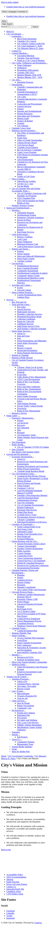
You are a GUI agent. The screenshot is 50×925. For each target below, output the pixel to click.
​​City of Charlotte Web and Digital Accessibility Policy (26, 189)
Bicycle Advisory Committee (29, 150)
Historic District (23, 582)
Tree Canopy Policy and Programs (31, 589)
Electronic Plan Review (27, 510)
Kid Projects (22, 737)
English (25, 7)
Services (9, 300)
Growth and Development (17, 454)
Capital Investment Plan (27, 631)
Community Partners (25, 742)
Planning (21, 575)
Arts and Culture (24, 290)
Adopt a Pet (22, 681)
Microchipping (23, 693)
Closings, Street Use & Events (30, 367)
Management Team (25, 744)
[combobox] (14, 11)
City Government (13, 34)
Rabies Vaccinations (25, 705)
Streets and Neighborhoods (17, 208)
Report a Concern (24, 348)
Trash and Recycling (20, 304)
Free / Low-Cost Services (28, 722)
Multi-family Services (26, 312)
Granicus (38, 923)
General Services (24, 106)
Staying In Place (24, 220)
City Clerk (21, 97)
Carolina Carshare (24, 261)
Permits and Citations (26, 713)
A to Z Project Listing (26, 611)
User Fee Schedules (25, 502)
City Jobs (16, 80)
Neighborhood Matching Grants (30, 278)
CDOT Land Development (28, 379)
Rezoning (21, 585)
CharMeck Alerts (13, 891)
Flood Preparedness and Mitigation (31, 341)
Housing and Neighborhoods (29, 111)
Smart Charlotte (18, 635)
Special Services (24, 309)
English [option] (25, 16)
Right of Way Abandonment (29, 389)
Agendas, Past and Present (28, 58)
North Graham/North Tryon (28, 527)
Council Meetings (19, 53)
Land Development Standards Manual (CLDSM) (29, 491)
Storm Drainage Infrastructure (29, 353)
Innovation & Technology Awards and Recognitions (31, 648)
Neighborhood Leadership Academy (32, 273)
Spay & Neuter (23, 703)
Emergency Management (22, 418)
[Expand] (23, 34)
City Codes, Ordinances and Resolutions (29, 63)
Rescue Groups (23, 689)
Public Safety (12, 416)
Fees (19, 338)
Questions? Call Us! (25, 488)
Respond (21, 432)
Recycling (21, 307)
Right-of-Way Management (28, 411)
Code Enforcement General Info (30, 246)
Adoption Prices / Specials (28, 684)
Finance (20, 109)
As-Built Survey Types (26, 515)
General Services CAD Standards (31, 560)
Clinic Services (18, 701)
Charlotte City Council (26, 41)
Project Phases (23, 602)
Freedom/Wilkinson (25, 539)
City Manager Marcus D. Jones (30, 48)
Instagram (10, 918)
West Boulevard (24, 536)
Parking (20, 251)
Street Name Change (26, 258)
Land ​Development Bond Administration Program (28, 499)
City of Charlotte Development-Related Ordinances (30, 506)
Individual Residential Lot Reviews (32, 522)
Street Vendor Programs (27, 396)
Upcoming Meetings (25, 55)
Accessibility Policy (14, 874)
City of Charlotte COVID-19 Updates (33, 447)
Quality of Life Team (26, 176)
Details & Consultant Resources (30, 563)
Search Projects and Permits (28, 483)
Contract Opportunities (26, 546)
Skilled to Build (18, 664)
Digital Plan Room (25, 512)
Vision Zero (22, 138)
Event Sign (21, 374)
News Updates (18, 179)
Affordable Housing (25, 213)
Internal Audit (23, 118)
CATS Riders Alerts (14, 894)
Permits (15, 365)
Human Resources (25, 113)
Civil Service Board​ (25, 145)
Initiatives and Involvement (23, 130)
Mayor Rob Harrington (27, 39)
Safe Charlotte (18, 449)
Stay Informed (23, 428)
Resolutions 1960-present (27, 70)
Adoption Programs (20, 679)
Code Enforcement (20, 234)
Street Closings (23, 254)
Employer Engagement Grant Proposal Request (29, 673)
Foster (14, 749)
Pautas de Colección (25, 321)
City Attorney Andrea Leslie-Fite (31, 43)
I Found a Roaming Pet (27, 696)
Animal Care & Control (16, 676)
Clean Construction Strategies (29, 558)
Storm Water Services (21, 331)
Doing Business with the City (24, 541)
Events (20, 287)
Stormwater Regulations (27, 350)
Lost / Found (17, 691)
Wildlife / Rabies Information (29, 725)
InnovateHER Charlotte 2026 (29, 652)
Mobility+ (16, 655)
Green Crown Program (26, 152)
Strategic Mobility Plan (21, 633)
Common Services (25, 580)
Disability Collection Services (29, 314)
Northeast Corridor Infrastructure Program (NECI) (31, 595)
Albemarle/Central (25, 531)
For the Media (23, 186)
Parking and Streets (20, 249)
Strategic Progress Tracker (23, 205)
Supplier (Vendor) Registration (30, 548)
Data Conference (24, 645)
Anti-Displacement (25, 159)
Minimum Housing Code (27, 244)
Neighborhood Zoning (26, 215)
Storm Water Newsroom (27, 343)
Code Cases (22, 239)
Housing (15, 210)
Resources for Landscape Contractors (33, 565)
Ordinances (22, 68)
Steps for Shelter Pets (21, 751)
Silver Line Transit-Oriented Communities (29, 662)
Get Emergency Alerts (26, 435)
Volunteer (16, 732)
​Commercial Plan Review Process (31, 476)
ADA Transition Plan (26, 198)
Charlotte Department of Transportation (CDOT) (27, 93)
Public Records (12, 882)
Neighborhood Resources (28, 266)
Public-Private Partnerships (28, 469)
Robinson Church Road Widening (31, 626)
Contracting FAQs (25, 556)
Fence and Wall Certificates (28, 387)
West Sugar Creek (24, 529)
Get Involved (17, 263)
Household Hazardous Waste (29, 316)
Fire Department (18, 442)
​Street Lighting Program (22, 292)
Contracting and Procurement (29, 104)
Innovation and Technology (28, 116)
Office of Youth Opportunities (29, 140)
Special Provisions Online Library (31, 544)
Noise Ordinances (24, 242)
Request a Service (19, 413)
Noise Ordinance (24, 65)
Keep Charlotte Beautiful (27, 268)
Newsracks (21, 408)
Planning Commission (26, 587)
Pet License (22, 718)
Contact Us (16, 51)
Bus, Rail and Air (19, 302)
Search (4, 27)
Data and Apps (23, 336)
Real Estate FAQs (24, 609)
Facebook (10, 911)
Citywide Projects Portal (22, 592)
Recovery (21, 425)
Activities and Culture (21, 285)
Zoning (20, 577)
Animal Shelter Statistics (22, 747)
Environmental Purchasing (28, 568)
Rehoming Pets (23, 715)
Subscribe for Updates (26, 181)
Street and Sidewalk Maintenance (31, 256)
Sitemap (9, 879)
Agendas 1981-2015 (25, 72)
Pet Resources (18, 710)
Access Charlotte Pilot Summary (30, 638)
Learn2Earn (22, 640)
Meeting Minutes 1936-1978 (29, 75)
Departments (17, 84)
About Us (21, 333)
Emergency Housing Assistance (30, 217)
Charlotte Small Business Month (30, 471)
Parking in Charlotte (20, 355)
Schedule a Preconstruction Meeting (32, 495)
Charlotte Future (18, 628)
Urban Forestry (23, 486)
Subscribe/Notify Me (15, 889)
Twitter (9, 916)
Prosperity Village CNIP (27, 599)
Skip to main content (9, 2)
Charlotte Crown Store (21, 128)
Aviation (20, 123)
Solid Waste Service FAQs (28, 326)
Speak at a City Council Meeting (31, 60)
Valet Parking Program (26, 403)
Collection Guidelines (26, 319)
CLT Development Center (23, 474)
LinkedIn (10, 913)
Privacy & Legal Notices (16, 884)
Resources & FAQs (25, 657)
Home (3, 756)
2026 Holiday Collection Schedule (31, 329)
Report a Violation (25, 237)
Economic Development (22, 457)
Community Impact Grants (28, 275)
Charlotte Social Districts (27, 147)
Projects (20, 345)
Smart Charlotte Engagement (29, 643)
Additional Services (25, 324)
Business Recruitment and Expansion (32, 466)
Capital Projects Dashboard (28, 618)
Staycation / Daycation (26, 686)
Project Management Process (29, 621)
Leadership (16, 36)
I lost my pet (22, 698)
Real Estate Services (25, 232)
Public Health (17, 445)
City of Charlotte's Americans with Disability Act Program (31, 194)
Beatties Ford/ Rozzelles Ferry (30, 534)
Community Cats (24, 708)
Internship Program (25, 82)
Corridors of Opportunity (22, 524)
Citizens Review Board (27, 142)
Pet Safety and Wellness (27, 720)
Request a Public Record (22, 358)
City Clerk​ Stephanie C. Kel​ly (29, 46)
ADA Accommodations (16, 877)
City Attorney (23, 126)
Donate (15, 734)
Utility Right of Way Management (31, 377)
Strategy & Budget (25, 121)
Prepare (20, 420)
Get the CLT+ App (25, 184)
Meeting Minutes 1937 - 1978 (29, 77)
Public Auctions (23, 551)
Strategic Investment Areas (28, 660)
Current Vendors (24, 553)
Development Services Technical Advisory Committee (31, 518)
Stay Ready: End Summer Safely (25, 452)
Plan (19, 430)
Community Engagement (27, 271)
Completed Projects (25, 623)
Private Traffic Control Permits (30, 406)
